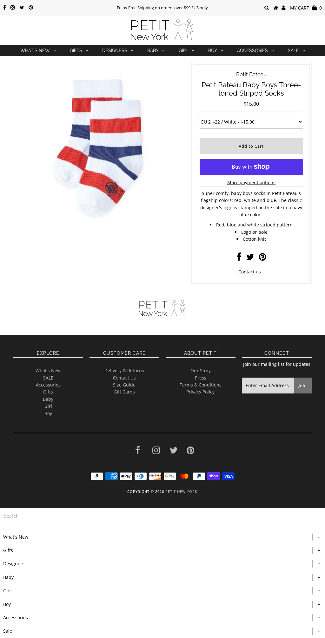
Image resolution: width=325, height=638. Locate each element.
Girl (183, 50)
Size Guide (124, 385)
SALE (48, 378)
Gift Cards (124, 392)
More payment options (251, 182)
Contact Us (124, 378)
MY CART (306, 8)
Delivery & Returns (124, 370)
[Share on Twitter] (250, 258)
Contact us (249, 272)
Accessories (252, 50)
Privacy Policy (200, 392)
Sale (293, 50)
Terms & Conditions (201, 385)
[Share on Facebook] (239, 258)
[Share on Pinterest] (262, 258)
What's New (35, 50)
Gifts (76, 50)
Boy (212, 50)
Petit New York (181, 491)
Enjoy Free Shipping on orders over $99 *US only (162, 7)
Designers (114, 50)
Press (200, 378)
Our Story (200, 370)
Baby (153, 50)
